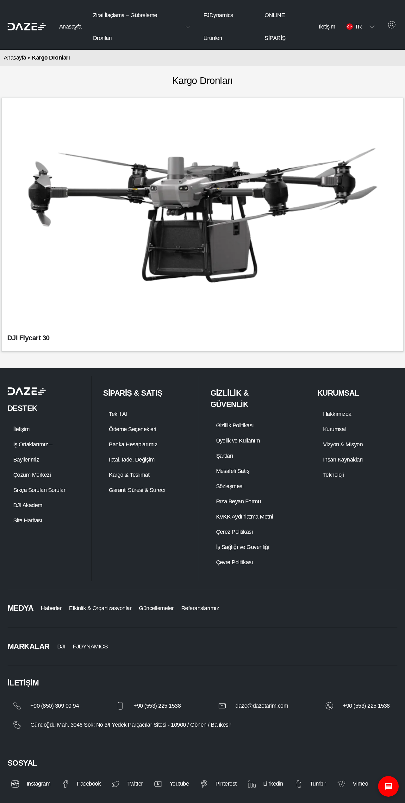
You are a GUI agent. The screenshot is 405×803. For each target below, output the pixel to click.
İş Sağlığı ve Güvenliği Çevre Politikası (242, 554)
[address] (17, 724)
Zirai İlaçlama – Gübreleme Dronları (125, 26)
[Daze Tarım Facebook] (65, 784)
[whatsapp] (329, 705)
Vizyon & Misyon (343, 444)
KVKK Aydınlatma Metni (244, 516)
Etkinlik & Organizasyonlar (100, 608)
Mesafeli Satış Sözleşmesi (233, 478)
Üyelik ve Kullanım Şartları (238, 448)
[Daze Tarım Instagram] (15, 784)
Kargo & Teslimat (129, 475)
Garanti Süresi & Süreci (137, 490)
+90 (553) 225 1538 (157, 706)
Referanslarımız (200, 608)
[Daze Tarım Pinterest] (204, 784)
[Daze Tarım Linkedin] (251, 784)
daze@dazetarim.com (261, 706)
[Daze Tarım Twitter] (115, 784)
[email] (222, 705)
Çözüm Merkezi (32, 475)
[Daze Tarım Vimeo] (341, 784)
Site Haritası (27, 520)
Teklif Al (118, 414)
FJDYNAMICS (90, 646)
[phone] (17, 705)
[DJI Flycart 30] (202, 215)
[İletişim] (388, 786)
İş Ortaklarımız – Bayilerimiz (32, 452)
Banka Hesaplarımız (133, 444)
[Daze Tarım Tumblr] (298, 784)
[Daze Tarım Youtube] (158, 784)
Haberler (51, 608)
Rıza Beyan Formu (238, 501)
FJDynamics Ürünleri (218, 26)
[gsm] (120, 705)
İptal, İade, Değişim (131, 459)
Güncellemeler (156, 608)
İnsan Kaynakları (343, 459)
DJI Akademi (28, 505)
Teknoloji (333, 475)
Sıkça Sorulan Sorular (39, 490)
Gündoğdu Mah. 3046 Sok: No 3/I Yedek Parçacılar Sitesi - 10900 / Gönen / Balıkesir (130, 725)
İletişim (327, 26)
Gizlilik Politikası (235, 425)
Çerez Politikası (234, 532)
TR (358, 26)
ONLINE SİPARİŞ (275, 26)
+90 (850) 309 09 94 (54, 706)
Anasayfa (70, 26)
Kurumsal (334, 429)
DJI (61, 646)
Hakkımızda (337, 414)
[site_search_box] (391, 24)
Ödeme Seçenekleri (132, 429)
